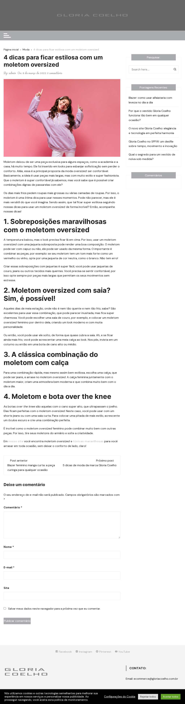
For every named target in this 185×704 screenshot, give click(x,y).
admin (12, 73)
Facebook (65, 652)
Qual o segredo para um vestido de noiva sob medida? (152, 157)
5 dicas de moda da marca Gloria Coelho (90, 465)
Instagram (85, 652)
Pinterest (104, 652)
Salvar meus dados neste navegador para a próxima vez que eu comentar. (54, 609)
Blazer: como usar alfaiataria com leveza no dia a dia (150, 100)
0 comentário (54, 73)
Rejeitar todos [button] (148, 696)
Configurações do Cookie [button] (119, 696)
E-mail (9, 567)
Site (6, 588)
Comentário (13, 507)
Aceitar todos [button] (170, 696)
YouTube (124, 652)
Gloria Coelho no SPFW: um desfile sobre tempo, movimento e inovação (153, 144)
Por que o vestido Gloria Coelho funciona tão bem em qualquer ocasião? (150, 115)
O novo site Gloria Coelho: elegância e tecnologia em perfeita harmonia (152, 130)
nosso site (15, 441)
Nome (9, 547)
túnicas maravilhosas (88, 441)
